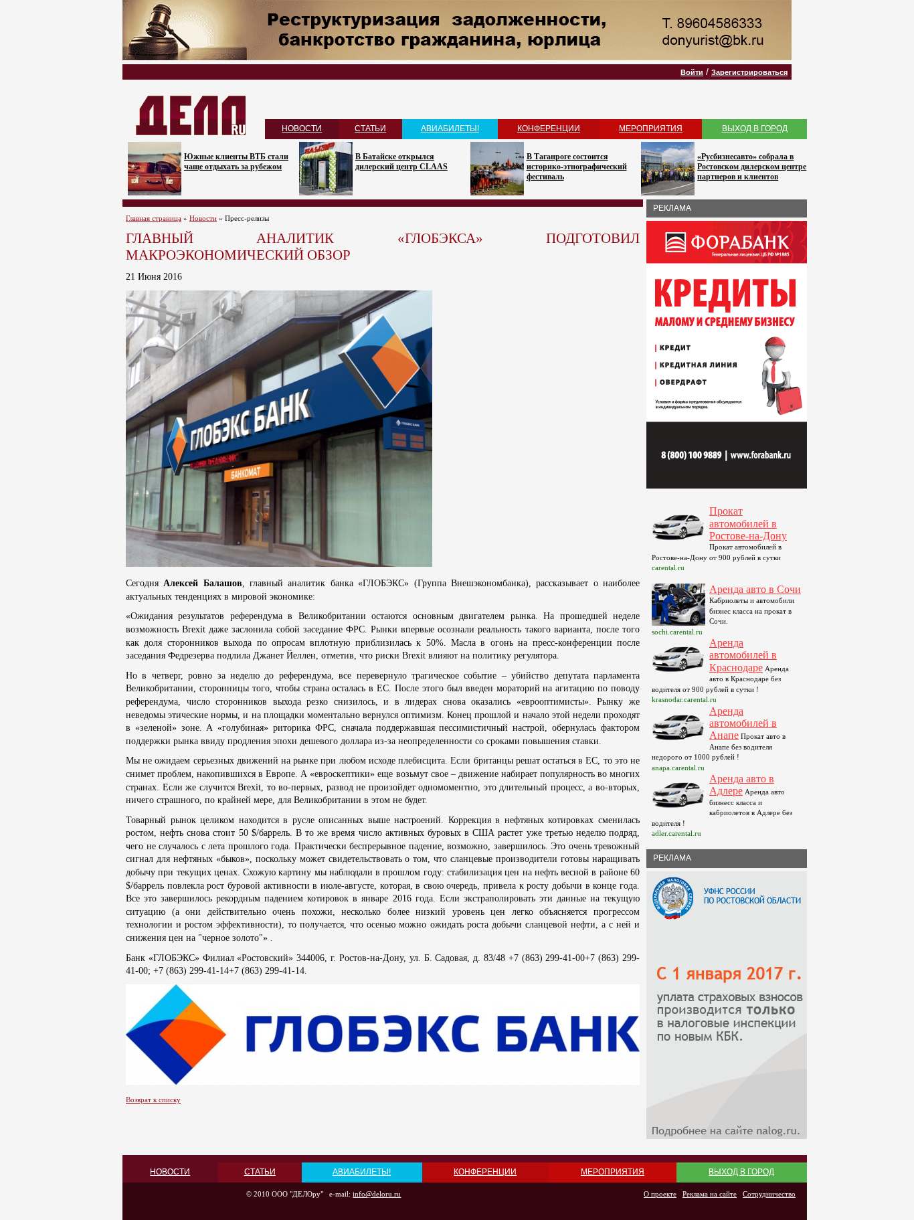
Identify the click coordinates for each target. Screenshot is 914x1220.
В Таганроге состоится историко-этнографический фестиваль (577, 166)
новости (302, 128)
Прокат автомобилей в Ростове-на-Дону (748, 523)
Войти (691, 72)
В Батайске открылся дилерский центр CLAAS (401, 161)
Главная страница (153, 218)
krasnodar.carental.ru (684, 699)
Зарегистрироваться (749, 72)
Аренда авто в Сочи (755, 589)
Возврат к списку (153, 1100)
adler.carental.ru (676, 833)
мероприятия (650, 128)
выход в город (755, 128)
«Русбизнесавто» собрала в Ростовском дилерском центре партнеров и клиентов (751, 166)
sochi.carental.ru (677, 632)
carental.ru (668, 567)
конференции (548, 128)
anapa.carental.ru (678, 768)
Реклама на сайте (709, 1194)
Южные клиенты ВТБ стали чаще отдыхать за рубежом (236, 161)
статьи (370, 128)
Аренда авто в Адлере (741, 784)
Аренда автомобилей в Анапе (743, 723)
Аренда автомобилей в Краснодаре (743, 655)
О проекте (660, 1194)
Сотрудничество (769, 1194)
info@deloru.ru (377, 1194)
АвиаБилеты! (450, 128)
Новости (203, 218)
